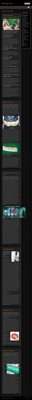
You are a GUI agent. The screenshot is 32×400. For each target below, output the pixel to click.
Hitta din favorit (24, 29)
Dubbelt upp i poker (8, 102)
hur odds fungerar (10, 266)
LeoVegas (23, 28)
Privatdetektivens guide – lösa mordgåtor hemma (25, 15)
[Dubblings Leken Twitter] (25, 3)
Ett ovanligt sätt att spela (25, 30)
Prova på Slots (24, 37)
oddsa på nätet (5, 334)
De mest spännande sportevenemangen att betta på (25, 13)
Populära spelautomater (25, 21)
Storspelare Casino (24, 31)
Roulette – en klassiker (25, 35)
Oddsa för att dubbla (8, 350)
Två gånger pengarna (8, 249)
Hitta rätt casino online (25, 36)
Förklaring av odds (8, 310)
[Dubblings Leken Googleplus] (29, 3)
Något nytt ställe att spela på (26, 23)
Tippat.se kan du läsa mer (14, 381)
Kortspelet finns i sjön (25, 24)
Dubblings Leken (7, 3)
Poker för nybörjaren (24, 22)
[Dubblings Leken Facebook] (27, 3)
